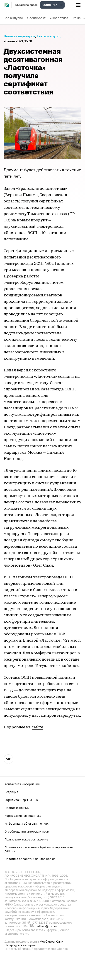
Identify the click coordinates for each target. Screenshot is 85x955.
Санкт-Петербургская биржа (35, 943)
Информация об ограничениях (27, 823)
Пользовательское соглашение (26, 839)
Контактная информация (22, 783)
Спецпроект (36, 17)
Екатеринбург (48, 36)
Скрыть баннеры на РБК (21, 799)
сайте (37, 727)
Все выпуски (13, 17)
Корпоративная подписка (23, 815)
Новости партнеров (19, 36)
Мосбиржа (47, 941)
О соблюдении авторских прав (27, 831)
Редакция (11, 791)
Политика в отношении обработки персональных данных (40, 849)
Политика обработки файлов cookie (30, 858)
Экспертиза (59, 17)
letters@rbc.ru (47, 925)
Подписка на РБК (17, 807)
